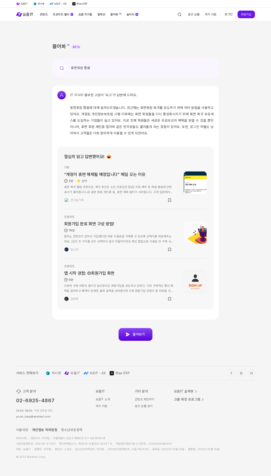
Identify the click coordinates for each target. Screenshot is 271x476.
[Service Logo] (24, 14)
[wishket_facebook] (231, 373)
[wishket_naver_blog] (251, 373)
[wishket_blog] (241, 373)
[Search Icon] (179, 14)
